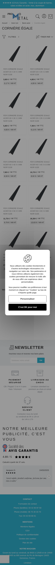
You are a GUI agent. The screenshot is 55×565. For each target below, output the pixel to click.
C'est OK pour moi (27, 307)
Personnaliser (27, 299)
